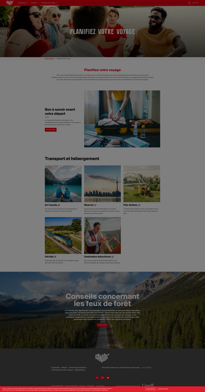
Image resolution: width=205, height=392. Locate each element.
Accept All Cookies (163, 389)
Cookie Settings (150, 389)
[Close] (202, 389)
